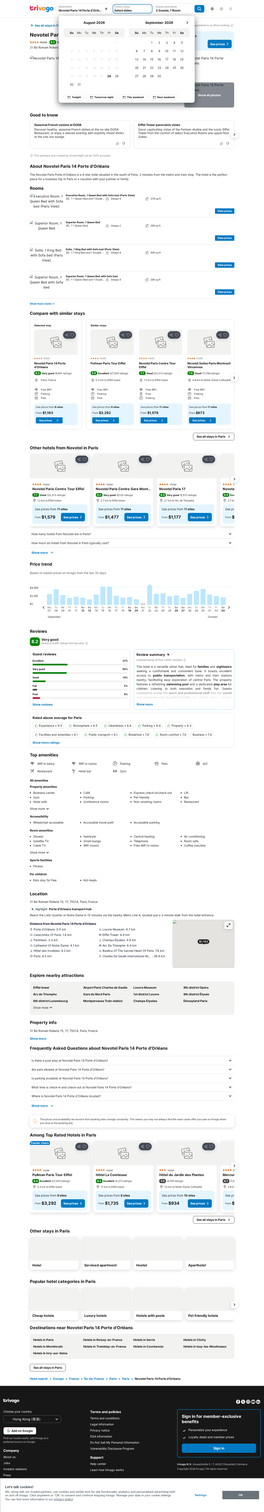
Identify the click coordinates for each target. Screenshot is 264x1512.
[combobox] (84, 10)
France (74, 1378)
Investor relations (15, 1469)
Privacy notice (100, 1430)
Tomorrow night (104, 97)
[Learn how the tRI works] (86, 643)
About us (9, 1457)
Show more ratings (46, 742)
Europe (58, 1378)
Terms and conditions (104, 1418)
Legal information (102, 1424)
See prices (217, 44)
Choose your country (17, 1411)
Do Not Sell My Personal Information (114, 1442)
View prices (224, 211)
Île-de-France (94, 1378)
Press (7, 1475)
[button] (209, 68)
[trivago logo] (42, 8)
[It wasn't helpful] (123, 143)
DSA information (101, 1436)
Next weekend (166, 97)
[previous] (43, 608)
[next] (187, 22)
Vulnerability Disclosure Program (112, 1448)
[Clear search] (106, 9)
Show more (40, 552)
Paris (113, 1378)
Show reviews (43, 704)
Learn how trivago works (107, 1470)
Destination (65, 6)
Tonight (76, 97)
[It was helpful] (117, 143)
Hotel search (39, 1378)
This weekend (135, 97)
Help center (98, 1464)
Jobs (6, 1463)
